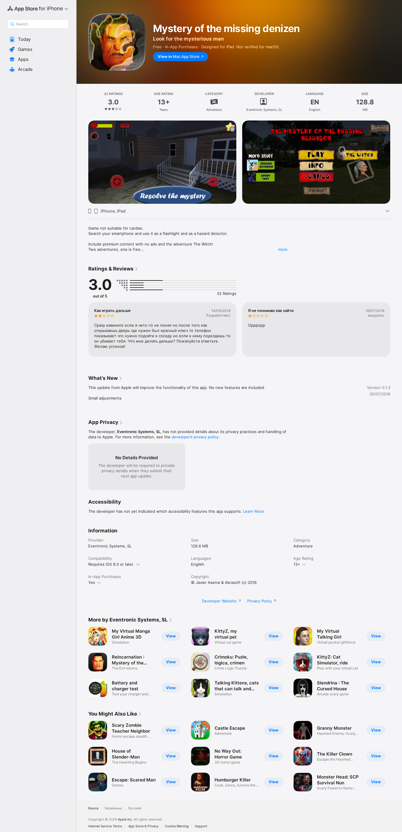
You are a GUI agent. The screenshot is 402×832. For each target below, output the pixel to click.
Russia (93, 808)
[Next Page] (396, 153)
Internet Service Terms (105, 826)
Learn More (253, 511)
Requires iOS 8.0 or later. (111, 564)
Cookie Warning (177, 826)
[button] (38, 39)
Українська (113, 808)
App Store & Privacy (143, 826)
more (283, 249)
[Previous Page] (82, 153)
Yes (91, 582)
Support (201, 826)
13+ (296, 564)
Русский (134, 808)
